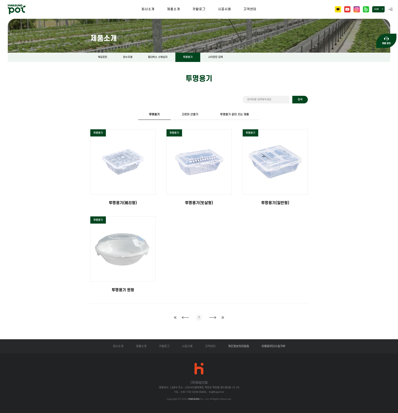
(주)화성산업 (16, 9)
